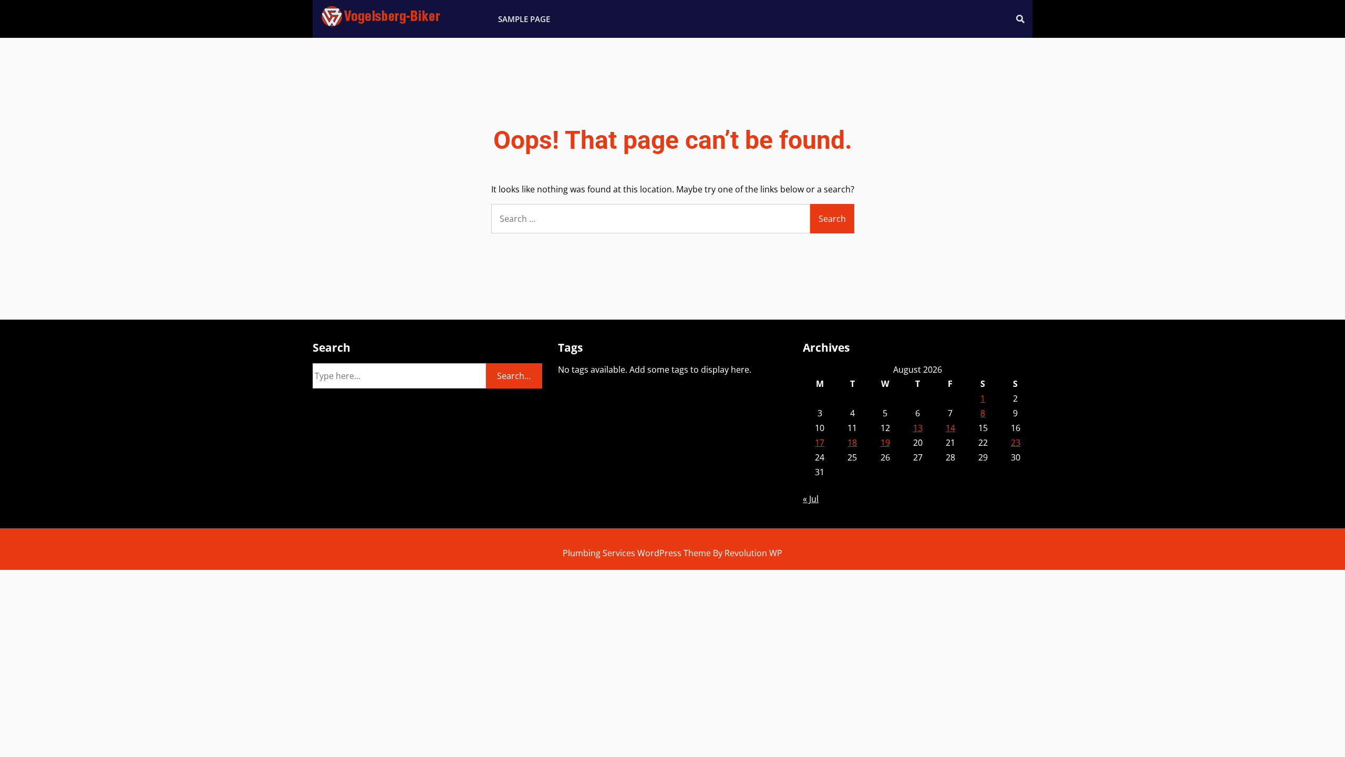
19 (885, 442)
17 (819, 442)
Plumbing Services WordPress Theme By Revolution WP (672, 553)
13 (918, 428)
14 (950, 428)
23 (1015, 442)
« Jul (811, 499)
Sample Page (524, 19)
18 (852, 442)
